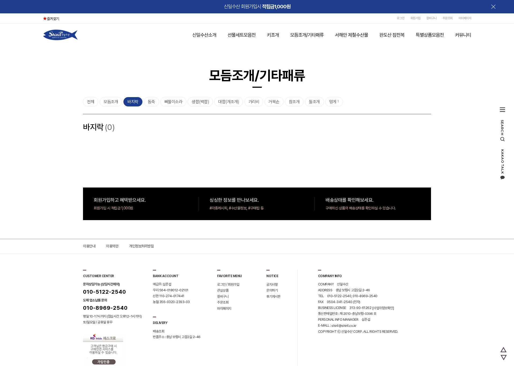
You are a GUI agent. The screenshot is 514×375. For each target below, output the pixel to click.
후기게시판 (273, 296)
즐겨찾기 (53, 19)
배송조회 (158, 331)
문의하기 (272, 290)
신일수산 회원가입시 (257, 6)
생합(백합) (200, 101)
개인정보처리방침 (141, 246)
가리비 (253, 101)
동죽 (151, 101)
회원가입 (415, 18)
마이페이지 (465, 18)
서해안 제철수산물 (351, 35)
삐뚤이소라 (173, 101)
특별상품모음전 (430, 35)
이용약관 (112, 246)
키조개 (273, 35)
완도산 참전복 (392, 35)
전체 (90, 101)
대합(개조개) (228, 101)
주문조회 (448, 18)
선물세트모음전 (242, 35)
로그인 (401, 18)
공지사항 (272, 284)
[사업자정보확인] (383, 308)
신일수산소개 (204, 35)
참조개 (294, 101)
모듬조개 (111, 101)
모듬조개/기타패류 (307, 35)
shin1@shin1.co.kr (344, 326)
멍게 (334, 101)
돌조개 (314, 101)
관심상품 (222, 290)
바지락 (132, 101)
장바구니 (431, 18)
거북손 (274, 101)
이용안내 (89, 246)
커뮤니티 (463, 35)
